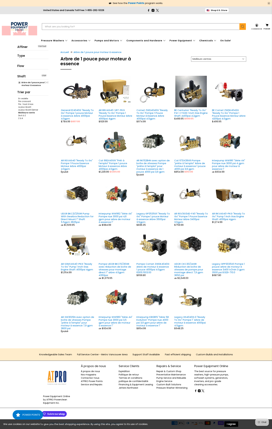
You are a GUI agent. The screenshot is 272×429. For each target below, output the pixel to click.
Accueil (64, 52)
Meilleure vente (26, 112)
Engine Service (164, 381)
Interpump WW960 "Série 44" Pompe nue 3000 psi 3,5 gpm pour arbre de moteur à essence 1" (115, 321)
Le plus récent (24, 106)
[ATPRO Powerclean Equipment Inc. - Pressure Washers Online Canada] (19, 27)
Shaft (21, 76)
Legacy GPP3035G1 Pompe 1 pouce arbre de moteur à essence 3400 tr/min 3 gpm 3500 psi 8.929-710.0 (228, 268)
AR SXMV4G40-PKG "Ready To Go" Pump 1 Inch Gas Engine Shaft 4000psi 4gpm (77, 266)
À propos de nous (90, 371)
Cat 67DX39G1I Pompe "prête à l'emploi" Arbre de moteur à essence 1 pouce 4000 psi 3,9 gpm (190, 165)
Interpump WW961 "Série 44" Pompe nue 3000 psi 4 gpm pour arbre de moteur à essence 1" (228, 165)
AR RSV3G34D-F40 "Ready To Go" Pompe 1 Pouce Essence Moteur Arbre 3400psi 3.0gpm (191, 218)
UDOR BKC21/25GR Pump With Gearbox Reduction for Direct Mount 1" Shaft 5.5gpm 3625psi (77, 218)
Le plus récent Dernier (28, 109)
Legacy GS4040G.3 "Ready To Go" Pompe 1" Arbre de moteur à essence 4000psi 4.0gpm (190, 321)
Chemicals (206, 40)
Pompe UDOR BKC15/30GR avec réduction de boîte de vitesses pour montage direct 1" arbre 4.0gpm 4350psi (115, 269)
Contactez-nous (90, 377)
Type (21, 55)
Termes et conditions (130, 377)
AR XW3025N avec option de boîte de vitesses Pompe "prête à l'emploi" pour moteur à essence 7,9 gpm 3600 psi (77, 322)
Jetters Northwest (128, 387)
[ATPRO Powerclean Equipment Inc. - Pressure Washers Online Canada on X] (157, 10)
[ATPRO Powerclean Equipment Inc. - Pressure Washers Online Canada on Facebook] (148, 10)
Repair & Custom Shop (168, 371)
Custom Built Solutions (168, 384)
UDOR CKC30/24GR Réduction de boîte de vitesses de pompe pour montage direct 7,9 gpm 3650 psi (188, 269)
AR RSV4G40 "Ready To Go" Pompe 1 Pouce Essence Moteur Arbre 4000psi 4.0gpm (77, 165)
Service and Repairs (91, 384)
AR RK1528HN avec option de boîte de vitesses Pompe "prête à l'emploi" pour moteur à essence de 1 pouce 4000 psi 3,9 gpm (153, 166)
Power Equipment (181, 40)
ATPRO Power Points (92, 381)
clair (44, 75)
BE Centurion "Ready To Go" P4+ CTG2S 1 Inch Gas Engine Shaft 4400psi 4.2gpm (191, 112)
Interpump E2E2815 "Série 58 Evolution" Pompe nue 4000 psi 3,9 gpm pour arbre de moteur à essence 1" (152, 321)
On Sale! (225, 40)
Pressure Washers (52, 40)
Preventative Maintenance (171, 374)
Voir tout (42, 46)
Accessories (79, 40)
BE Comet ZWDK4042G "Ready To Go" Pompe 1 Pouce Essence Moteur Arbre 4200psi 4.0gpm (229, 114)
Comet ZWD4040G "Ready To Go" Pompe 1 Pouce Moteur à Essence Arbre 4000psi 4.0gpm (152, 114)
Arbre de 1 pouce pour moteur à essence (33, 84)
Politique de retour (129, 374)
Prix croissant (24, 101)
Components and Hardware (144, 40)
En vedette (23, 98)
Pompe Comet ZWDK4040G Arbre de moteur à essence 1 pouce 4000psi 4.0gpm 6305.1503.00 (152, 268)
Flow (20, 66)
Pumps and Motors (107, 40)
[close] (268, 3)
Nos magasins (88, 374)
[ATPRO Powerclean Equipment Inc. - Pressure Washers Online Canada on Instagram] (153, 10)
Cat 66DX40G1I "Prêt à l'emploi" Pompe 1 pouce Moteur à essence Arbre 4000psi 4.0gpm (113, 165)
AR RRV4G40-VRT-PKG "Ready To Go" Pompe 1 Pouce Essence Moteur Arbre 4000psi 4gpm (115, 114)
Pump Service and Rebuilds (171, 377)
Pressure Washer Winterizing (171, 387)
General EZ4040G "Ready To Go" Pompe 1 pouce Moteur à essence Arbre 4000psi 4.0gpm (77, 114)
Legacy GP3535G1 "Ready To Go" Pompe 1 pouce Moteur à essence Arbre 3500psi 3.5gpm (153, 218)
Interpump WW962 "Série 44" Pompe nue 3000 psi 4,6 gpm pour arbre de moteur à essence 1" (115, 218)
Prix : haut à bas (25, 104)
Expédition (124, 371)
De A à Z (22, 115)
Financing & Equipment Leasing (136, 384)
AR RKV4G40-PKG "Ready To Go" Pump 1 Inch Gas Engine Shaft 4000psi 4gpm (228, 216)
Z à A (20, 118)
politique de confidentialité (133, 381)
